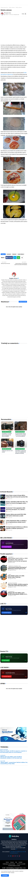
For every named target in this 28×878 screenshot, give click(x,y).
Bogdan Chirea (13, 278)
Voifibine (16, 851)
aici (21, 846)
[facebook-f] (8, 856)
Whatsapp (18, 257)
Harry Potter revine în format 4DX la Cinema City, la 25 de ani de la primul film (17, 496)
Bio (16, 862)
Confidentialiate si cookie (14, 865)
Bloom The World (4, 749)
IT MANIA (12, 851)
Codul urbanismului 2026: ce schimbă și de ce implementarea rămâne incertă (16, 521)
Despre (12, 862)
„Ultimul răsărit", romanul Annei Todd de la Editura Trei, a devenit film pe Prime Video (14, 763)
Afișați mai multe (23, 301)
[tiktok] (19, 856)
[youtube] (13, 856)
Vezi (12, 872)
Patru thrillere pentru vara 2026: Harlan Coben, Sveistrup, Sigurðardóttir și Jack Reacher (16, 576)
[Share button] (22, 257)
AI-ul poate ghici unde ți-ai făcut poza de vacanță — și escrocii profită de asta (20, 435)
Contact (20, 862)
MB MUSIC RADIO (21, 851)
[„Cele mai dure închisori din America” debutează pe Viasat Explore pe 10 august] (3, 568)
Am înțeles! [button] (5, 875)
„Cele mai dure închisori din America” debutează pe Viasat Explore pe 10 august (17, 568)
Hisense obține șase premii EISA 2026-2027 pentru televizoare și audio (16, 515)
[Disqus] (14, 361)
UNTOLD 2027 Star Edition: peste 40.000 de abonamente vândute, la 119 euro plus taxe (17, 593)
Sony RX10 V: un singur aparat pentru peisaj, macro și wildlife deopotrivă (7, 435)
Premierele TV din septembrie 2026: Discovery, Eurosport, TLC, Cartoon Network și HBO (15, 508)
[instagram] (15, 856)
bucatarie (9, 254)
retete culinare (12, 7)
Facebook (10, 257)
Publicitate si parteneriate (9, 863)
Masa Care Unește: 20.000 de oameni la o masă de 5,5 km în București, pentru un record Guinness (18, 585)
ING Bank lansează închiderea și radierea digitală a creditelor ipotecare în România (16, 527)
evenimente (2, 755)
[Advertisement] (14, 30)
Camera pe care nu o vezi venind (7, 451)
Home (7, 862)
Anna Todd (2, 761)
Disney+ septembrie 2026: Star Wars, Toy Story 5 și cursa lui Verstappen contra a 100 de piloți (17, 502)
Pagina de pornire (4, 7)
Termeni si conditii (21, 863)
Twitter (15, 257)
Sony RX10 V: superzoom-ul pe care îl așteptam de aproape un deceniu (20, 452)
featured (14, 254)
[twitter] (11, 856)
